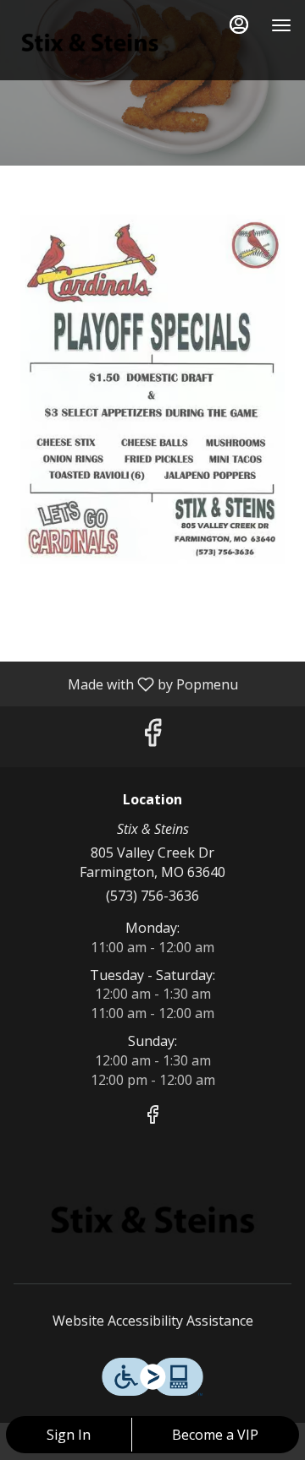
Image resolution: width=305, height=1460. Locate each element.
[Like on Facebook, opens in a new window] (152, 736)
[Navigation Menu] (281, 25)
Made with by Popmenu (125, 684)
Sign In (69, 1434)
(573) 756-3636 (152, 895)
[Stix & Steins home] (90, 42)
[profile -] (239, 24)
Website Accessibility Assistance (153, 1320)
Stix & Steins (152, 1220)
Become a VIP (215, 1434)
